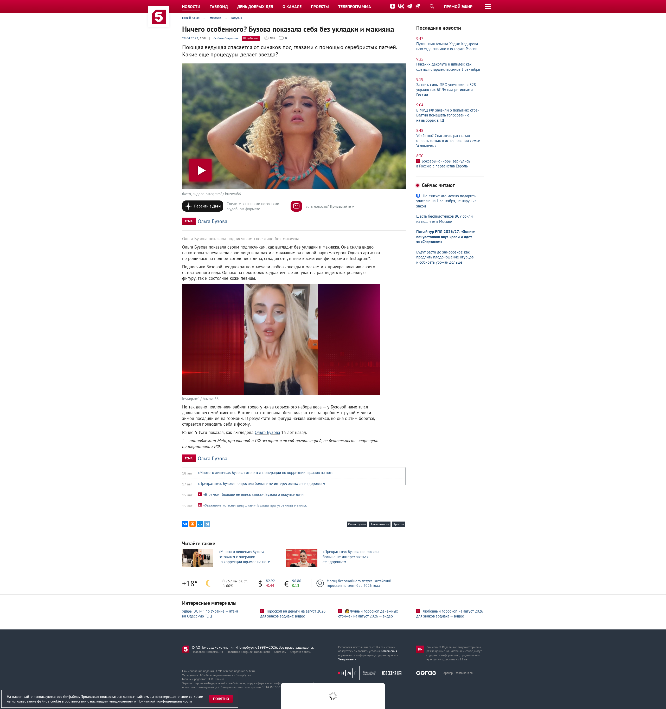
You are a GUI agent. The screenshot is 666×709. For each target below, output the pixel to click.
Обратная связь (300, 652)
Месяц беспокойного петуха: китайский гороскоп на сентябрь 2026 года (359, 583)
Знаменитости (379, 524)
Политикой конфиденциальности (164, 701)
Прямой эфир (458, 6)
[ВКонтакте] (185, 524)
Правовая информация (207, 652)
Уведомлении (347, 659)
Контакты (280, 652)
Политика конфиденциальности (248, 652)
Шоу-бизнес (251, 38)
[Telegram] (207, 524)
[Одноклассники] (192, 524)
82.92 (270, 580)
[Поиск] (431, 6)
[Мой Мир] (200, 524)
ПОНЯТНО (221, 699)
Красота (398, 524)
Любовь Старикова (226, 38)
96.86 (296, 580)
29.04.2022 (190, 38)
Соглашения (389, 651)
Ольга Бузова (212, 221)
